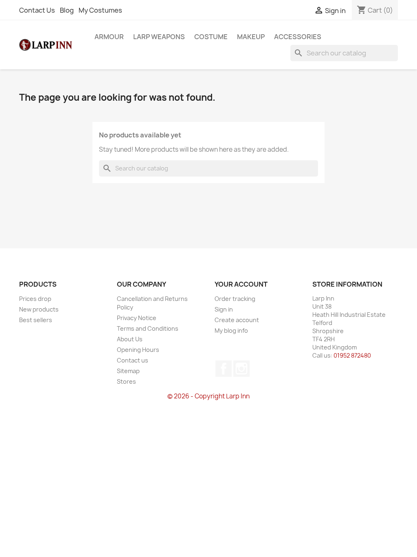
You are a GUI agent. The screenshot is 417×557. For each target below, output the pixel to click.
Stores (126, 381)
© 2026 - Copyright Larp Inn (208, 396)
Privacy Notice (136, 318)
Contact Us (37, 10)
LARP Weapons (159, 36)
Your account (241, 284)
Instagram (241, 368)
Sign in (224, 309)
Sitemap (128, 371)
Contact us (132, 360)
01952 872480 (352, 355)
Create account (237, 320)
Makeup (251, 36)
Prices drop (35, 299)
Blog (67, 10)
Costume (211, 36)
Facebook (223, 368)
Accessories (297, 36)
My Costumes (100, 10)
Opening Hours (138, 350)
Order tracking (235, 299)
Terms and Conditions (147, 328)
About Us (130, 339)
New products (39, 309)
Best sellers (35, 320)
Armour (109, 36)
